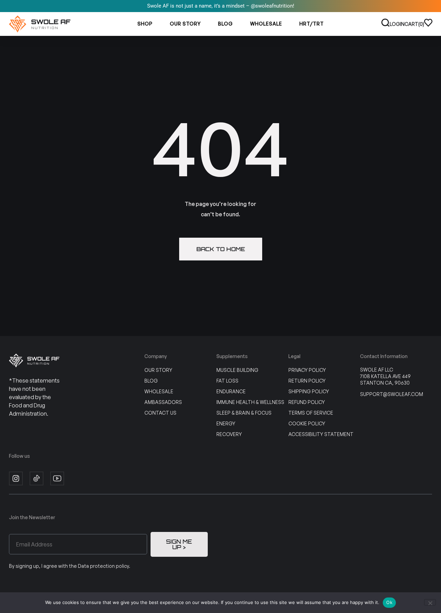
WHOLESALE (266, 24)
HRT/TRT (311, 24)
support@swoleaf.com (391, 394)
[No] (430, 602)
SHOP (145, 24)
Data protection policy (103, 566)
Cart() (414, 24)
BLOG (225, 24)
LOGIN (397, 24)
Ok (389, 602)
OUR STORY (185, 24)
